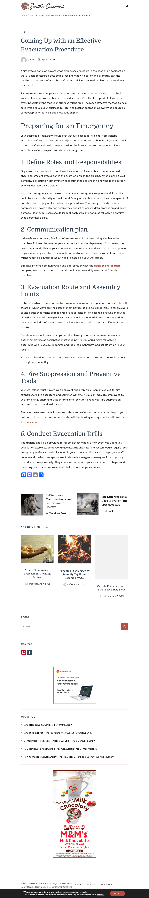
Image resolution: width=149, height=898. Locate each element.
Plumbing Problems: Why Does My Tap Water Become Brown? (74, 574)
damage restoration (107, 265)
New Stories (107, 884)
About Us (91, 884)
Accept (117, 893)
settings (100, 894)
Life (25, 32)
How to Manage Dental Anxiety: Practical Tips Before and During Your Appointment (69, 756)
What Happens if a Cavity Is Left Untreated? (48, 724)
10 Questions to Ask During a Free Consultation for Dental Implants (60, 748)
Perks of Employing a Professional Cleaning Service (37, 574)
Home (77, 884)
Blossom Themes (62, 887)
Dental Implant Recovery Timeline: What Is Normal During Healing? (59, 740)
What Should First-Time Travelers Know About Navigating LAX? (58, 732)
